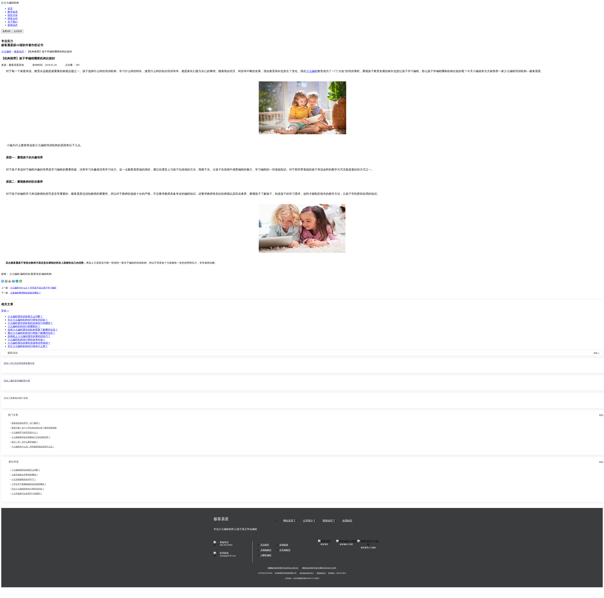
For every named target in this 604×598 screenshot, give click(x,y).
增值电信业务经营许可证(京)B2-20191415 (283, 568)
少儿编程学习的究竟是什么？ (24, 432)
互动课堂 (264, 545)
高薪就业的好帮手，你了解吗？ (25, 423)
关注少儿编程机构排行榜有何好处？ (28, 319)
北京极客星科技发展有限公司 (285, 573)
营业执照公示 (321, 573)
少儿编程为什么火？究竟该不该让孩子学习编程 (33, 288)
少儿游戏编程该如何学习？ (23, 479)
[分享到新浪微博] (9, 281)
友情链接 (283, 545)
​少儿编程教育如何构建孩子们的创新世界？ (30, 437)
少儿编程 (6, 51)
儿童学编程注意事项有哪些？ (24, 474)
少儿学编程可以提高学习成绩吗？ (26, 493)
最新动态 (19, 51)
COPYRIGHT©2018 (265, 573)
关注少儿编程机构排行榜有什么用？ (28, 346)
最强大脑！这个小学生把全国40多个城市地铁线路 (34, 428)
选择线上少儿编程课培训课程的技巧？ (29, 336)
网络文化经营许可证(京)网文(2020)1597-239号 (319, 568)
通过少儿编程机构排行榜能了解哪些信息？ (31, 333)
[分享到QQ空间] (6, 281)
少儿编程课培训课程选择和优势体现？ (29, 343)
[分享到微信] (20, 281)
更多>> (5, 310)
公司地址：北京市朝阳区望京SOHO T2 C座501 (302, 578)
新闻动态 (328, 520)
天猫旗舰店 (265, 550)
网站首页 (288, 520)
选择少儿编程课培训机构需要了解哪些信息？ (33, 329)
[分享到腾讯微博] (13, 281)
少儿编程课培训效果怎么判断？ (25, 316)
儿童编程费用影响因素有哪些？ (25, 293)
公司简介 (308, 520)
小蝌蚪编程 (265, 555)
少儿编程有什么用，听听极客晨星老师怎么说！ (32, 446)
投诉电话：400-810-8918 (337, 573)
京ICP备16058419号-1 (307, 573)
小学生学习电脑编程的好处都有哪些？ (28, 484)
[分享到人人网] (17, 281)
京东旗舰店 (284, 550)
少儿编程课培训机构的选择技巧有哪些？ (30, 323)
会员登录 (18, 31)
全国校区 (347, 520)
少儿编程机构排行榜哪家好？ (24, 326)
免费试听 (7, 31)
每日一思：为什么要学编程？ (24, 442)
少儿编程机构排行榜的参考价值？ (26, 339)
